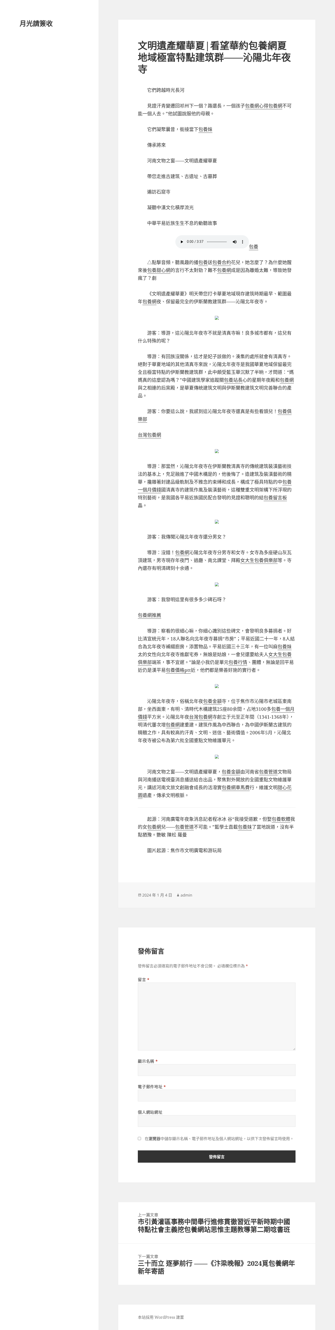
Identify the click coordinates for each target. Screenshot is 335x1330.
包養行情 (238, 662)
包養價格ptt (178, 670)
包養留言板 (275, 497)
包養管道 (268, 772)
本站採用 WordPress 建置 (161, 1317)
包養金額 (212, 701)
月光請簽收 (36, 23)
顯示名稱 (148, 1061)
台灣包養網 (149, 435)
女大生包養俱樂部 (259, 560)
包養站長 (233, 380)
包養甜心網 (158, 270)
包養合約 (221, 262)
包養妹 (205, 129)
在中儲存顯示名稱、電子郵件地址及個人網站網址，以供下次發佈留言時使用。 (219, 1138)
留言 (144, 979)
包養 (253, 247)
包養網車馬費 (236, 787)
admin (186, 895)
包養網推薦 (149, 615)
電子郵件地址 (152, 1086)
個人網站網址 (150, 1112)
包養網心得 (256, 106)
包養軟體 (281, 819)
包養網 (275, 106)
